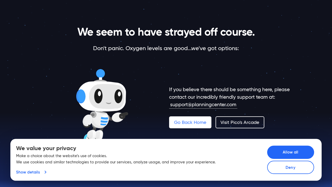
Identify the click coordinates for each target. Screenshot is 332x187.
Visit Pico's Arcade (239, 122)
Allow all (291, 152)
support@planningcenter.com (203, 104)
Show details (28, 172)
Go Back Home (190, 122)
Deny (290, 167)
